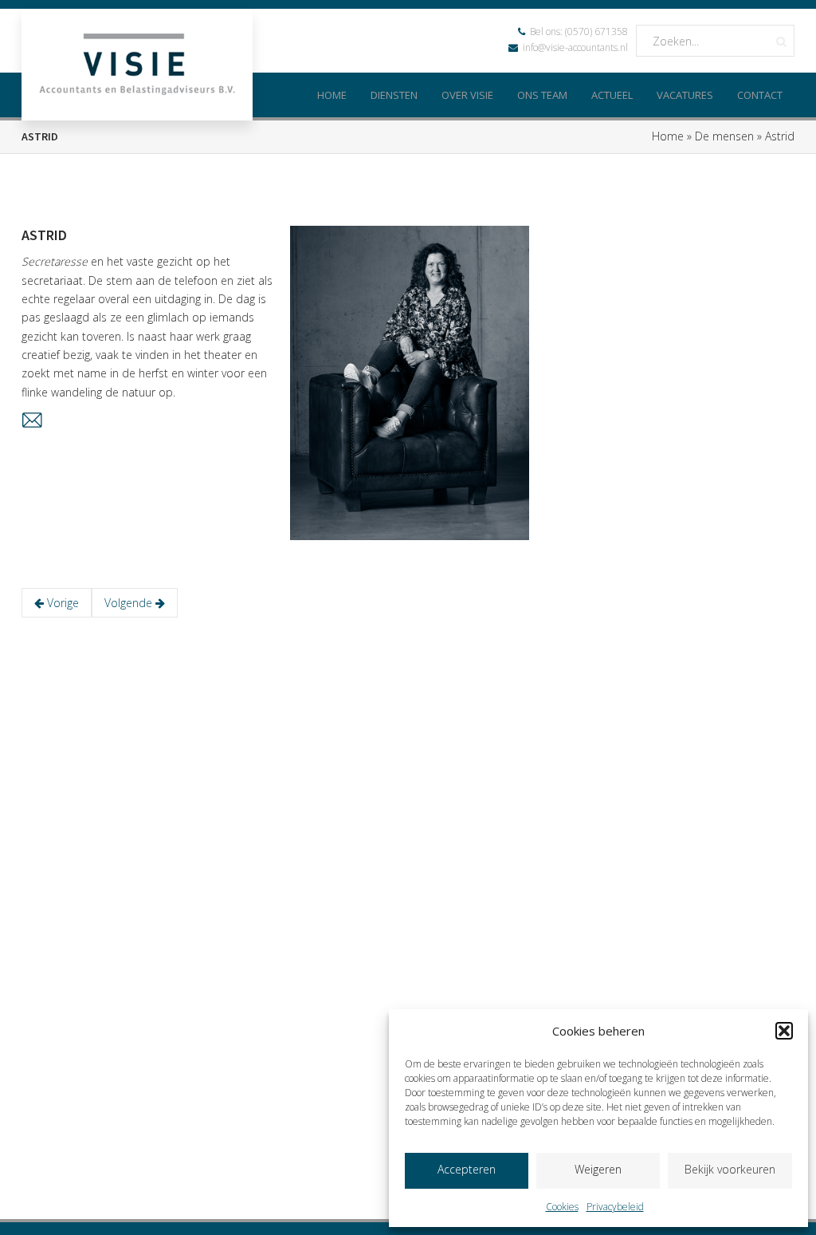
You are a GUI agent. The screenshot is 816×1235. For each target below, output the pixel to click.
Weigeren (598, 1169)
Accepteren (466, 1169)
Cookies (562, 1206)
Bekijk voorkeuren (730, 1169)
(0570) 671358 (596, 31)
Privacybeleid (615, 1206)
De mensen (724, 136)
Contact (760, 95)
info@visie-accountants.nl (575, 47)
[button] (784, 1031)
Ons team (542, 95)
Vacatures (685, 95)
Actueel (612, 95)
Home (332, 95)
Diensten (394, 95)
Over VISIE (467, 95)
